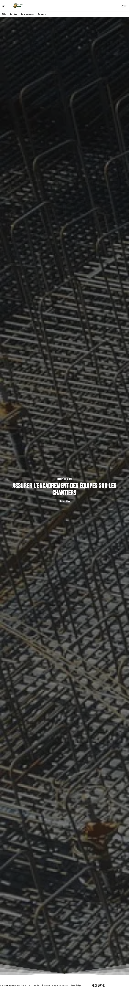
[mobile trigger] (5, 5)
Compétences (64, 479)
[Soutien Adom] (18, 5)
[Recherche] (117, 6)
